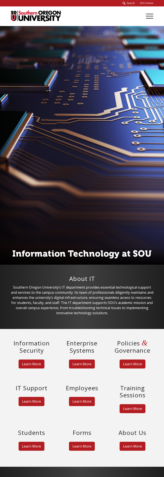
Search (130, 3)
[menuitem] (145, 3)
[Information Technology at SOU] (36, 16)
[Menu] (147, 16)
